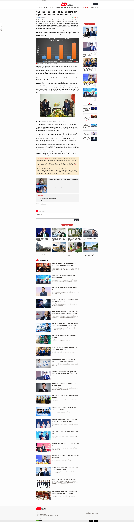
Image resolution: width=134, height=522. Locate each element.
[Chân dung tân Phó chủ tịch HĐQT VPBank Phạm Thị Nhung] (43, 339)
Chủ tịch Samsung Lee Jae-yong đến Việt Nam (47, 198)
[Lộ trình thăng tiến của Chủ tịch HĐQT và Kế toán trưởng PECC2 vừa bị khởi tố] (90, 31)
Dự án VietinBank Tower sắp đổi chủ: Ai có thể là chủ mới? (59, 253)
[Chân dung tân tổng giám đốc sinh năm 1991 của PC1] (94, 133)
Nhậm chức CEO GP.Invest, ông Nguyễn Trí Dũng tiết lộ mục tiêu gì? (64, 384)
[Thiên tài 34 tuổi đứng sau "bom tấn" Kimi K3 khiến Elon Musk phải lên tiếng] (94, 139)
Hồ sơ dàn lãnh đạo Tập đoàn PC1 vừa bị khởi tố (64, 479)
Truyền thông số (94, 7)
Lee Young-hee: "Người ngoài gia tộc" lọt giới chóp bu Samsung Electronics (62, 187)
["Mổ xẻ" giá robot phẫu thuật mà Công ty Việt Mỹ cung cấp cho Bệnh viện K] (59, 232)
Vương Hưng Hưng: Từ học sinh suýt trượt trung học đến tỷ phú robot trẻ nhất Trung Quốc (64, 360)
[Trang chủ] (37, 8)
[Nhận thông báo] (89, 4)
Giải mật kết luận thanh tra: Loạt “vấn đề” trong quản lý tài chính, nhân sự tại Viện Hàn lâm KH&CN (90, 254)
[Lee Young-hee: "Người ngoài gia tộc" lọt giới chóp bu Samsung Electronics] (41, 189)
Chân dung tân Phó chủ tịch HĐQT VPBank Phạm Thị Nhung (64, 336)
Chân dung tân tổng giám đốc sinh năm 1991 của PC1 (86, 133)
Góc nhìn (45, 7)
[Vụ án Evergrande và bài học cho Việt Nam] (90, 232)
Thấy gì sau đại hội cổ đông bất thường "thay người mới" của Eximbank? (88, 99)
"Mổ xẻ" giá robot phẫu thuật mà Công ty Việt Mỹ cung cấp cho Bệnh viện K (58, 239)
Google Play (96, 521)
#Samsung (43, 203)
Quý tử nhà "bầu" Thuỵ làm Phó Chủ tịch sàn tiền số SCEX (65, 444)
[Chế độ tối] (91, 4)
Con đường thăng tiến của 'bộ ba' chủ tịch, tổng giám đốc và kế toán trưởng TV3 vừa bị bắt (64, 420)
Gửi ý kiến (76, 220)
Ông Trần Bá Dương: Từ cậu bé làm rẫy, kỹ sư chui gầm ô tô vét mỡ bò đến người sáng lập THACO (65, 324)
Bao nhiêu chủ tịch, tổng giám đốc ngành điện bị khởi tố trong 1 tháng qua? (64, 408)
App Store (91, 521)
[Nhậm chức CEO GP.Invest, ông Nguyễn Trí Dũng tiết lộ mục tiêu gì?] (43, 387)
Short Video (73, 7)
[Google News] (76, 17)
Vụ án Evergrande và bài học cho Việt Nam (90, 239)
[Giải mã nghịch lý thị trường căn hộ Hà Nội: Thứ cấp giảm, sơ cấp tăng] (43, 247)
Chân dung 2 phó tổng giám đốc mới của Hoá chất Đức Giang (65, 396)
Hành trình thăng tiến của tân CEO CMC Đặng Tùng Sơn (65, 432)
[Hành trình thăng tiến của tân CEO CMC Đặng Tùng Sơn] (43, 435)
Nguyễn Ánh (40, 17)
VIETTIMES (67, 4)
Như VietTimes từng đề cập (43, 158)
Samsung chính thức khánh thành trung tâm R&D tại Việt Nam (49, 200)
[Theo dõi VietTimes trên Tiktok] (94, 515)
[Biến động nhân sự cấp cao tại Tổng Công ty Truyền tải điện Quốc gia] (90, 78)
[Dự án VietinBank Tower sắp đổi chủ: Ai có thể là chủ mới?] (59, 247)
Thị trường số (67, 7)
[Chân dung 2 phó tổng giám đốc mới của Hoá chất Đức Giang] (43, 399)
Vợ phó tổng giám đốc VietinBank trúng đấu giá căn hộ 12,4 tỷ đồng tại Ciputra (75, 239)
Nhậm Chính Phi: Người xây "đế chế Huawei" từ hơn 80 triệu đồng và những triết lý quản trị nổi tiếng (65, 312)
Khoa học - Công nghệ (58, 7)
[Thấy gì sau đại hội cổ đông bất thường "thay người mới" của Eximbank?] (90, 92)
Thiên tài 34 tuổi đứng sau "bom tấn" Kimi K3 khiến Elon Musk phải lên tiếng (86, 139)
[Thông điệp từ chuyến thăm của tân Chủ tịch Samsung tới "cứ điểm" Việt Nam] (41, 181)
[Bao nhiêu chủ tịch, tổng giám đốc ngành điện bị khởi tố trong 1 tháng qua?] (43, 411)
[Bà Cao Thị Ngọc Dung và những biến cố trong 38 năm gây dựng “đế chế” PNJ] (90, 62)
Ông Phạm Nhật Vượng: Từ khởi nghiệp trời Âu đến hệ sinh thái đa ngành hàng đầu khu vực (86, 117)
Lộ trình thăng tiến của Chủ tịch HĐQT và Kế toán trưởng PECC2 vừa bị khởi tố (88, 38)
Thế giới (78, 7)
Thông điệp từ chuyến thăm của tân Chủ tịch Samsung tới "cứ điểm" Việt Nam (63, 179)
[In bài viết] (73, 17)
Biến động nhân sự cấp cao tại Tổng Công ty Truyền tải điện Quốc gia (88, 84)
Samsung (67, 31)
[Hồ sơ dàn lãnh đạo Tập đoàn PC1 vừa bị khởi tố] (43, 483)
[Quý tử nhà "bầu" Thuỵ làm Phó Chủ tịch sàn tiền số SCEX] (43, 447)
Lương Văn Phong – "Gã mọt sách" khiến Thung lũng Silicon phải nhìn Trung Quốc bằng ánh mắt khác (88, 54)
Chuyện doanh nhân (85, 7)
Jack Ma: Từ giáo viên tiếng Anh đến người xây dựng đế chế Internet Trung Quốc (86, 109)
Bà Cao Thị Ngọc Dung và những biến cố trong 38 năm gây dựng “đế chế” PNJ (88, 70)
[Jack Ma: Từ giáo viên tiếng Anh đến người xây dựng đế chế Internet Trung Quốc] (94, 108)
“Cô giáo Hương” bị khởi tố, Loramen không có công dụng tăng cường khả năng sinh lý (75, 254)
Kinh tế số (51, 7)
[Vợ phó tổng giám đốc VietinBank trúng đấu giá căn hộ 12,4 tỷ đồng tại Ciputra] (75, 232)
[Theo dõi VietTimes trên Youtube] (92, 515)
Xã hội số (41, 7)
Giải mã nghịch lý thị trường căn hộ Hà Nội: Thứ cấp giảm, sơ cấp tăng (42, 253)
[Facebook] (71, 17)
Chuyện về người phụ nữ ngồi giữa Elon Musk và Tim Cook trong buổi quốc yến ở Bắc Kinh (64, 492)
